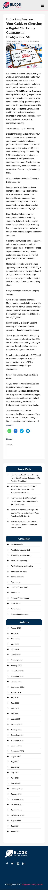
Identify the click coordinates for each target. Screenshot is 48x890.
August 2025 (16, 692)
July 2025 (14, 698)
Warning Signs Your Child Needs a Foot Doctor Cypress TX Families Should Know (24, 524)
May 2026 (15, 644)
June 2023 (15, 831)
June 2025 (15, 703)
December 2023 (17, 799)
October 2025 (16, 681)
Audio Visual (15, 604)
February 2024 (16, 789)
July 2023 (14, 826)
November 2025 (17, 676)
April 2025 (15, 714)
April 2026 (15, 649)
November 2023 (17, 805)
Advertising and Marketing (21, 555)
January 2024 (16, 794)
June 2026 (15, 639)
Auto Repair (15, 609)
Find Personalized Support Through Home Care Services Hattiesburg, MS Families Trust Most (25, 478)
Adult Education (17, 545)
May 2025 (15, 708)
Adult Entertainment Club (20, 550)
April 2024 (15, 778)
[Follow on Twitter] (12, 863)
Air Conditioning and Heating (22, 566)
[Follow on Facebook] (7, 863)
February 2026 (16, 660)
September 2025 (17, 687)
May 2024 (15, 772)
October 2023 (16, 810)
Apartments (15, 582)
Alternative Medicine (19, 571)
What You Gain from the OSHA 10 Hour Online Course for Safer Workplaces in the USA (24, 490)
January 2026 (16, 666)
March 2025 (15, 719)
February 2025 (16, 724)
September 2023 (17, 815)
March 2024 (15, 783)
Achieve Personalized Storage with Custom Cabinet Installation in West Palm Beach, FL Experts (25, 513)
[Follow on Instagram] (18, 863)
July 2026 (14, 633)
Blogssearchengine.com (32, 884)
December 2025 (17, 671)
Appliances (15, 593)
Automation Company (19, 614)
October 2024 (16, 746)
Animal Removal (17, 577)
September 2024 (17, 751)
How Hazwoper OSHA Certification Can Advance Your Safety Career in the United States (24, 501)
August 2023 (16, 821)
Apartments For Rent (19, 587)
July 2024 (14, 762)
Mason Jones (12, 41)
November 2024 (17, 740)
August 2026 (16, 628)
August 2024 (16, 757)
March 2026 (15, 655)
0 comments (18, 43)
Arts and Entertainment (20, 598)
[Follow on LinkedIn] (23, 863)
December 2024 (17, 735)
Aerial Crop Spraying (19, 561)
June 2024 (15, 767)
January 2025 (16, 730)
